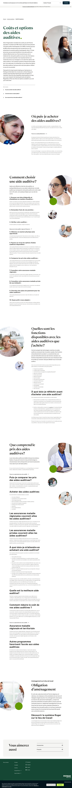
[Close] (70, 6)
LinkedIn (28, 767)
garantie (51, 407)
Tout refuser (60, 784)
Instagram (29, 764)
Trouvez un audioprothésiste (28, 6)
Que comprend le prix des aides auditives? (13, 97)
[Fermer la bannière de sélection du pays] (70, 2)
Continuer (66, 2)
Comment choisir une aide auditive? (12, 93)
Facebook (28, 762)
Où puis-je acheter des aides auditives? (13, 89)
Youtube (28, 769)
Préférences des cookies (51, 784)
